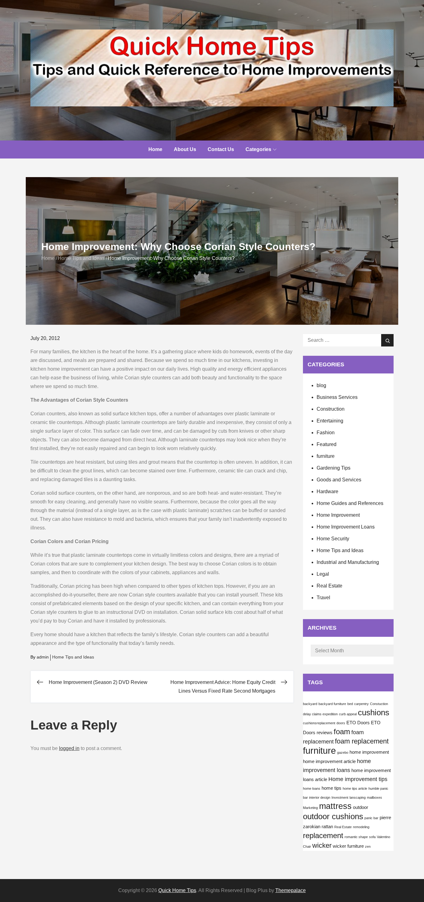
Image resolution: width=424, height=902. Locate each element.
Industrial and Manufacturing (348, 562)
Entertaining (330, 420)
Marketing (310, 808)
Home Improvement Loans (346, 526)
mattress (335, 806)
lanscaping (358, 797)
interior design (319, 797)
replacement (323, 835)
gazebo (342, 752)
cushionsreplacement (319, 723)
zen (368, 846)
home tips (331, 788)
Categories (258, 149)
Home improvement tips (357, 779)
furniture (326, 456)
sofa (372, 837)
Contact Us (221, 149)
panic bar (371, 818)
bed (350, 704)
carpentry (361, 704)
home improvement (369, 752)
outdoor (360, 807)
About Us (185, 149)
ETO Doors (358, 722)
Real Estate (329, 585)
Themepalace (290, 890)
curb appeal (348, 714)
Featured (326, 444)
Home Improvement (338, 515)
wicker (322, 845)
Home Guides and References (350, 503)
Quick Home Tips (177, 890)
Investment (340, 797)
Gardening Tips (333, 468)
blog (321, 385)
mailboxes (374, 797)
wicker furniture (348, 846)
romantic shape (356, 837)
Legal (323, 574)
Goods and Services (339, 479)
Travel (323, 597)
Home (155, 149)
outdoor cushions (333, 816)
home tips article (355, 788)
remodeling (361, 827)
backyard (310, 704)
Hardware (327, 491)
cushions (373, 712)
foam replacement (362, 741)
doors (340, 723)
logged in (69, 748)
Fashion (326, 432)
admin (43, 656)
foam (342, 731)
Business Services (337, 397)
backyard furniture (332, 704)
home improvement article (329, 761)
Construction (331, 409)
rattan (327, 826)
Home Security (333, 538)
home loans (311, 788)
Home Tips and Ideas (73, 656)
